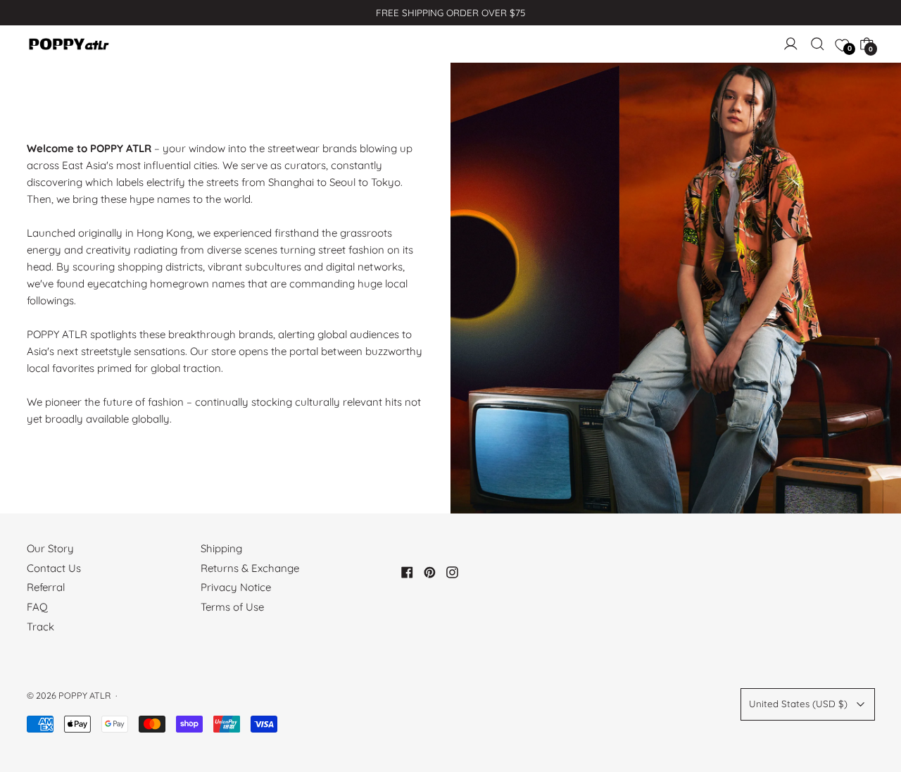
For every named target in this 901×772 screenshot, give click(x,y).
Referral (46, 587)
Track (40, 626)
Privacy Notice (236, 587)
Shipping (221, 548)
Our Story (50, 548)
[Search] (817, 44)
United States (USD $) (798, 703)
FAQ (37, 607)
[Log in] (791, 44)
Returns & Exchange (250, 568)
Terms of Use (232, 607)
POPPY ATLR (84, 695)
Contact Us (54, 568)
